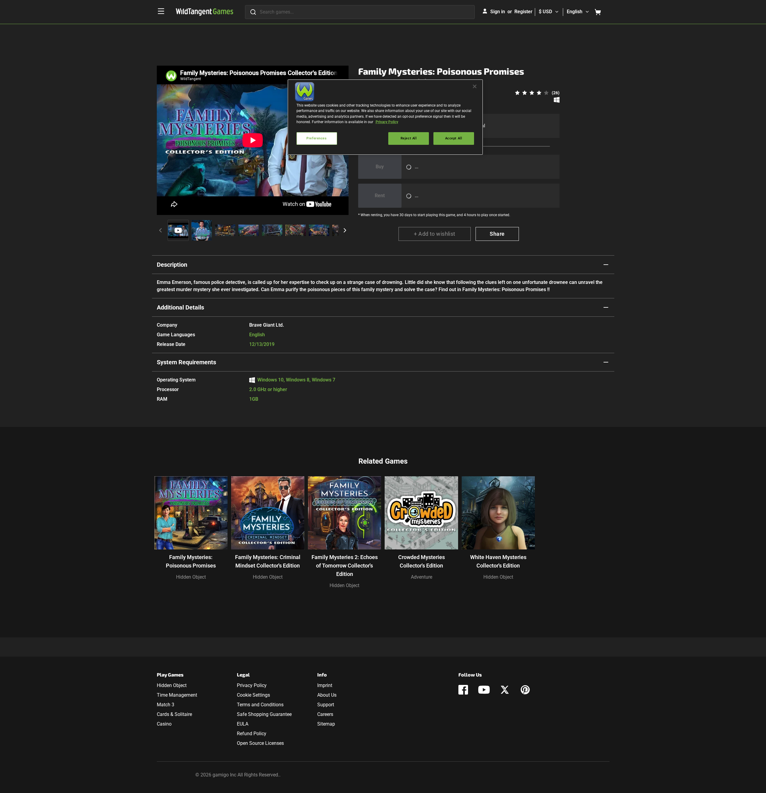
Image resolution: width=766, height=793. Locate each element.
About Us (326, 695)
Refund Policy (251, 733)
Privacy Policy (252, 685)
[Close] (474, 86)
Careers (325, 714)
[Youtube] (484, 689)
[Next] (345, 230)
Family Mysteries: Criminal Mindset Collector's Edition (267, 561)
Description (172, 264)
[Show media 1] (178, 230)
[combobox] (360, 12)
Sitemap (326, 724)
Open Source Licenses (260, 743)
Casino (164, 724)
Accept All (453, 138)
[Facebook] (463, 690)
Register (523, 11)
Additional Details (180, 307)
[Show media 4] (248, 230)
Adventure (421, 577)
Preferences (316, 138)
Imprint (324, 685)
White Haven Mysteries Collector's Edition (498, 561)
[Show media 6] (295, 230)
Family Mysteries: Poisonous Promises (191, 561)
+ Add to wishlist (434, 234)
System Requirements (186, 362)
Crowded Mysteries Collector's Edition (421, 561)
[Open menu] (161, 11)
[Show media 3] (225, 230)
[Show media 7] (319, 230)
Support (325, 704)
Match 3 (165, 704)
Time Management (177, 695)
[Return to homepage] (204, 12)
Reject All (409, 138)
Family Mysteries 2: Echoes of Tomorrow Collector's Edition (345, 565)
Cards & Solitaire (174, 714)
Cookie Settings (253, 695)
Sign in (497, 11)
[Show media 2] (201, 230)
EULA (242, 724)
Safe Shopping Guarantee (264, 714)
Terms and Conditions (260, 704)
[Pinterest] (525, 689)
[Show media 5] (272, 230)
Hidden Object (191, 577)
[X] (505, 690)
